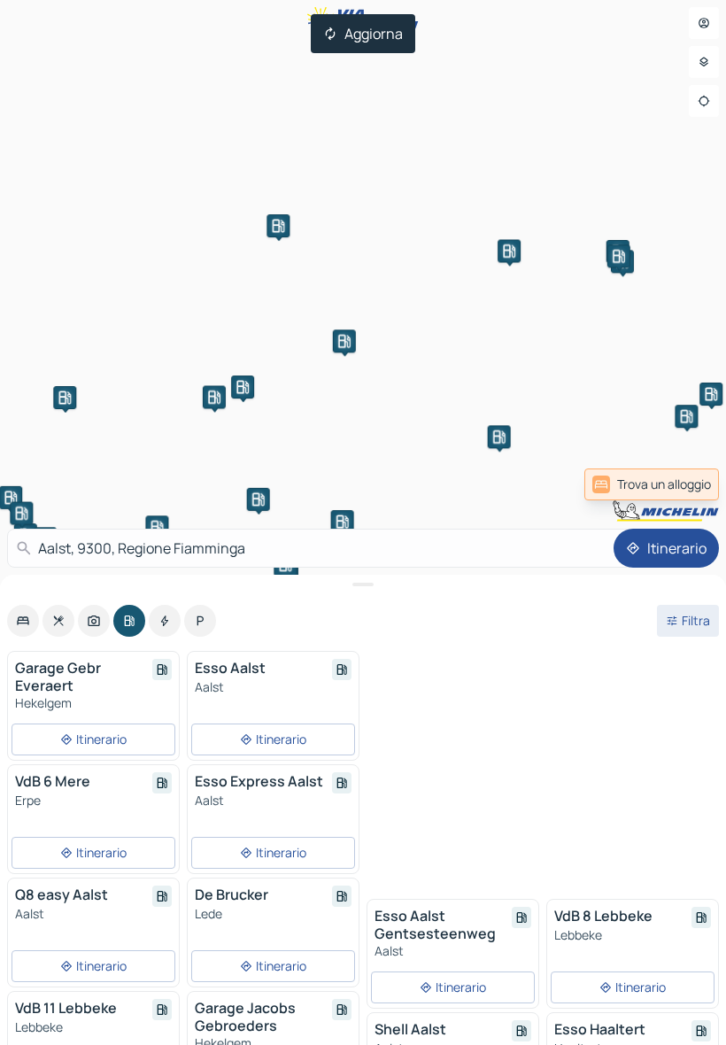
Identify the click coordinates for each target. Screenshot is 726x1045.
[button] (64, 397)
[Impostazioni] (704, 62)
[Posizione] (704, 101)
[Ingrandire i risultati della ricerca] (363, 584)
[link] (651, 484)
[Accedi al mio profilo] (704, 23)
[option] (23, 621)
